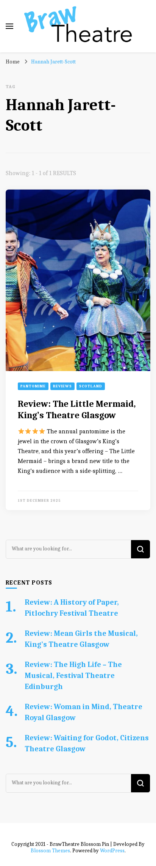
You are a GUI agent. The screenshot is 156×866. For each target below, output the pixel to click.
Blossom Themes (50, 850)
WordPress (112, 850)
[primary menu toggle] (9, 26)
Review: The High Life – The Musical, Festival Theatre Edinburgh (73, 675)
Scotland (90, 386)
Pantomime (33, 386)
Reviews (62, 386)
